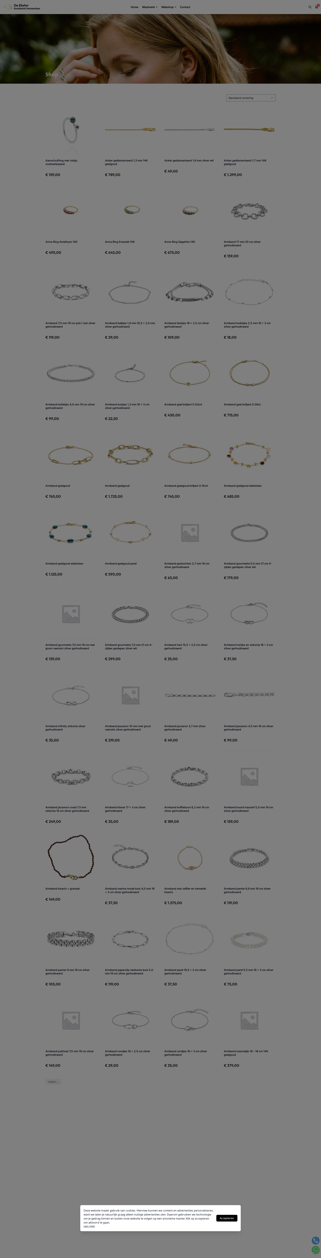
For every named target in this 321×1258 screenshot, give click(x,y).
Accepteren (227, 1218)
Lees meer (89, 1226)
